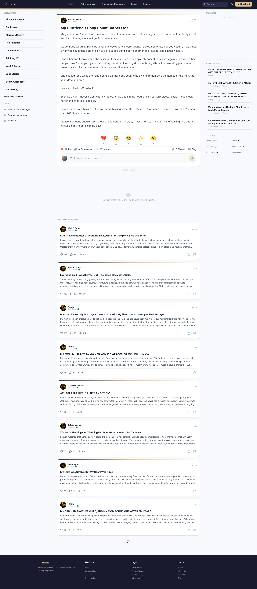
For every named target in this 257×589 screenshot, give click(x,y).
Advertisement (137, 578)
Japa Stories (12, 73)
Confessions (12, 27)
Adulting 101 (12, 58)
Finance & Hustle (15, 19)
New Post (245, 4)
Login (134, 4)
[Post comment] (192, 158)
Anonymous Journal (17, 115)
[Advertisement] (128, 175)
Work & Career (13, 66)
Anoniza (12, 120)
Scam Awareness (15, 81)
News (180, 567)
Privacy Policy (137, 567)
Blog (86, 567)
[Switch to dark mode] (232, 4)
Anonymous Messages (113, 4)
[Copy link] (189, 254)
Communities (90, 571)
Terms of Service (138, 571)
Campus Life (12, 50)
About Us (182, 571)
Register (147, 4)
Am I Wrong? (12, 89)
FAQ (180, 578)
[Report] (194, 254)
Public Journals (88, 4)
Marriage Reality (15, 35)
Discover (88, 574)
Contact (181, 574)
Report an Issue (91, 578)
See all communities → (13, 96)
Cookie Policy (137, 574)
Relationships (13, 42)
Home (71, 4)
